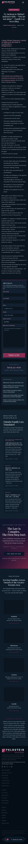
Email (4, 305)
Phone (4, 312)
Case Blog (8, 465)
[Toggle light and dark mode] (7, 839)
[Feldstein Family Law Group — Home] (8, 2)
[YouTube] (4, 766)
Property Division (6, 783)
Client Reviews (5, 803)
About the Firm (5, 795)
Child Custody (14, 9)
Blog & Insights (5, 800)
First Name (6, 291)
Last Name (6, 298)
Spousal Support (5, 780)
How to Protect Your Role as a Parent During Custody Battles (12, 391)
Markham (14, 616)
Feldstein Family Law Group (9, 25)
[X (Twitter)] (9, 766)
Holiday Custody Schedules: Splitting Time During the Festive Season (13, 400)
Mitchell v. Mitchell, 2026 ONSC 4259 (12, 469)
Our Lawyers (5, 792)
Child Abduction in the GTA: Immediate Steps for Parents (13, 444)
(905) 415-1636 (14, 367)
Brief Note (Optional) (9, 325)
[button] (23, 2)
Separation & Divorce (7, 772)
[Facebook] (2, 766)
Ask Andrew (4, 797)
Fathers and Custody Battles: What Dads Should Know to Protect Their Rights (13, 396)
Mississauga (14, 645)
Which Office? (7, 318)
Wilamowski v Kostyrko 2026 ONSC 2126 (13, 382)
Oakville (14, 704)
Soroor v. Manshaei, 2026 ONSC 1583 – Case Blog (12, 496)
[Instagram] (7, 766)
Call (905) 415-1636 (14, 553)
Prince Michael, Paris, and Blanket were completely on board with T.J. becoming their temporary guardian (12, 78)
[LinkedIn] (11, 766)
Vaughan (14, 675)
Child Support (5, 778)
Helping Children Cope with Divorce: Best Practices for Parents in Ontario (13, 386)
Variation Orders (5, 785)
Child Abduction (9, 439)
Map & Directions (14, 623)
